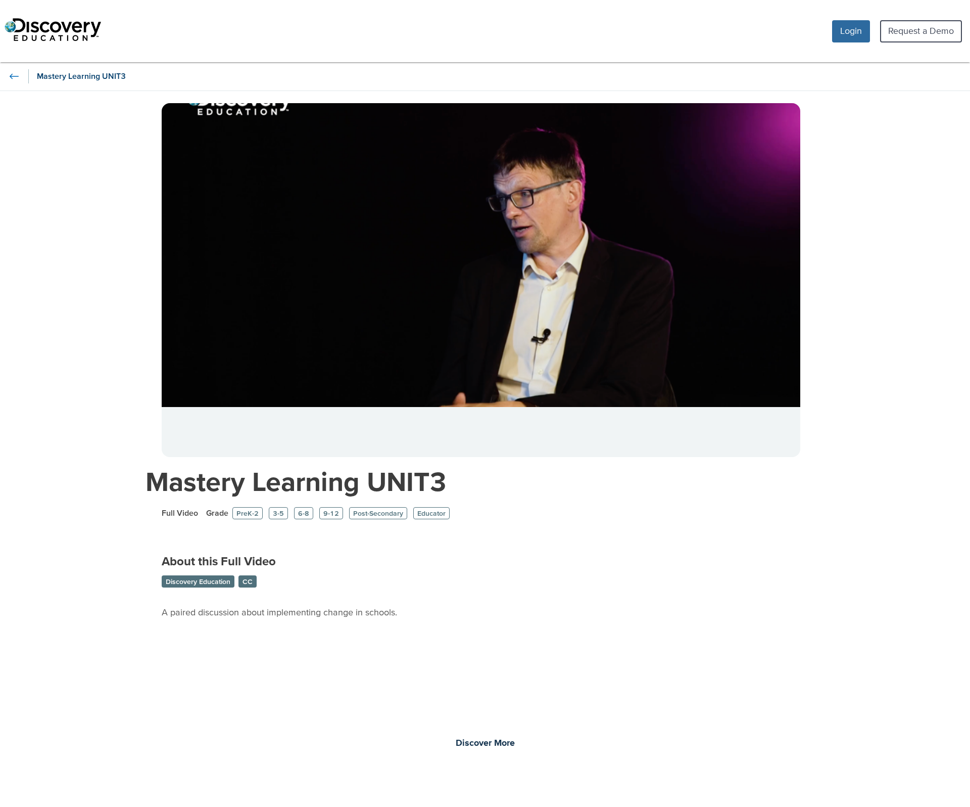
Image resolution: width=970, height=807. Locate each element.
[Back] (14, 76)
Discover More (485, 743)
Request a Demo (921, 30)
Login (851, 30)
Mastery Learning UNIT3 (296, 481)
